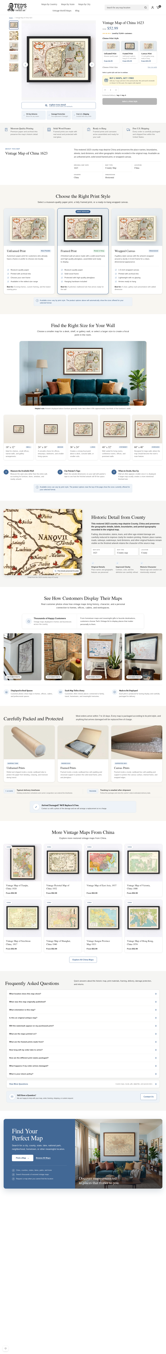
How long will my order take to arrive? (26, 1050)
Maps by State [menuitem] (67, 4)
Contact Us (149, 1097)
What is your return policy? (21, 1074)
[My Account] (152, 7)
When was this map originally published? (27, 1002)
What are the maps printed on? (23, 1034)
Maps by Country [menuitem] (49, 4)
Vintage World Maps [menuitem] (62, 10)
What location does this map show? (25, 994)
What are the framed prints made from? (26, 1042)
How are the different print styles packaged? (29, 1058)
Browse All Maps (43, 1158)
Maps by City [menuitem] (84, 4)
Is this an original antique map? (23, 1018)
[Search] (145, 7)
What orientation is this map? (22, 1010)
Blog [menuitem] (77, 10)
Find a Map (22, 1158)
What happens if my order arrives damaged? (28, 1066)
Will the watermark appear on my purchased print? (31, 1026)
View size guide (152, 67)
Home (11, 18)
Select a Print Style (129, 101)
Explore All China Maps (83, 960)
